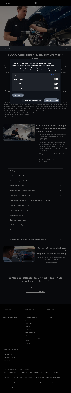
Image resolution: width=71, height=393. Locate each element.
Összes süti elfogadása (51, 100)
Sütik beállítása (18, 95)
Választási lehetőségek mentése (32, 100)
